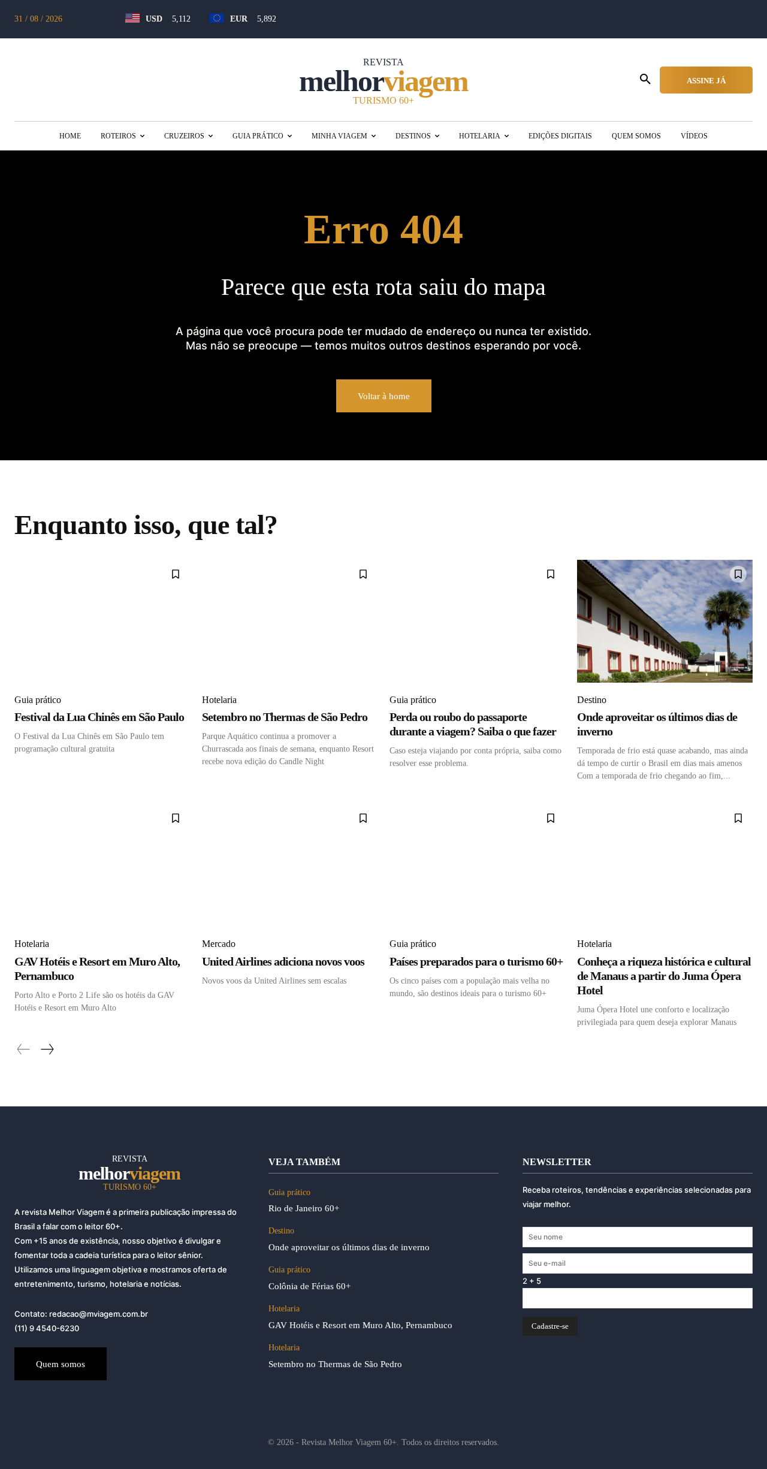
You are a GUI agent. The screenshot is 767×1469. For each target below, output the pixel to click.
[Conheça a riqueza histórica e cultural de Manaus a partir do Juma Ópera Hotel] (665, 865)
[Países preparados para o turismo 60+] (477, 865)
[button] (645, 79)
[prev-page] (23, 1049)
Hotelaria (219, 700)
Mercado (218, 944)
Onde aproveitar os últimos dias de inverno (351, 1247)
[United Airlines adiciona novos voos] (290, 865)
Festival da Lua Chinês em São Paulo (99, 716)
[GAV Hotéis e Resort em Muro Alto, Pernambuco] (102, 865)
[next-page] (46, 1049)
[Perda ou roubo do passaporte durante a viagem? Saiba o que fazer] (477, 621)
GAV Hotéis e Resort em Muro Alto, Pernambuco (360, 1325)
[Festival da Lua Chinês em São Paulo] (102, 621)
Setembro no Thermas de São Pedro (284, 716)
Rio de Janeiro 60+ (303, 1208)
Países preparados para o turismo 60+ (476, 961)
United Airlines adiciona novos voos (283, 961)
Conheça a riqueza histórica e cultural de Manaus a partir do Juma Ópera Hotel (664, 976)
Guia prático (37, 700)
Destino (591, 700)
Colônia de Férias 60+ (309, 1286)
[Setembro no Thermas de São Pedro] (290, 621)
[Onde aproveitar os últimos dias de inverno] (665, 621)
